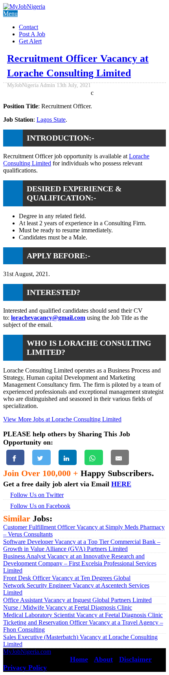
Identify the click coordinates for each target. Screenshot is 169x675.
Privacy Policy (25, 667)
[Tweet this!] (41, 457)
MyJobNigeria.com (27, 651)
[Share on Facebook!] (15, 457)
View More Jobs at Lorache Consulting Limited (62, 419)
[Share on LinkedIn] (68, 457)
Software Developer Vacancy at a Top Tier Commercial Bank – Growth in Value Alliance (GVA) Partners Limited (81, 545)
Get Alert (30, 41)
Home (79, 659)
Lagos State (51, 119)
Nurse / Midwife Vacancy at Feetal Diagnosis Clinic (67, 607)
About (103, 659)
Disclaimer (135, 659)
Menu (10, 13)
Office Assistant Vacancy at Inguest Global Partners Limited (77, 600)
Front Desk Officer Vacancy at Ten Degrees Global (66, 578)
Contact (28, 27)
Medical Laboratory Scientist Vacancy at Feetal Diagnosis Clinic (83, 615)
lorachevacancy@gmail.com (48, 317)
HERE (121, 484)
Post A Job (32, 34)
